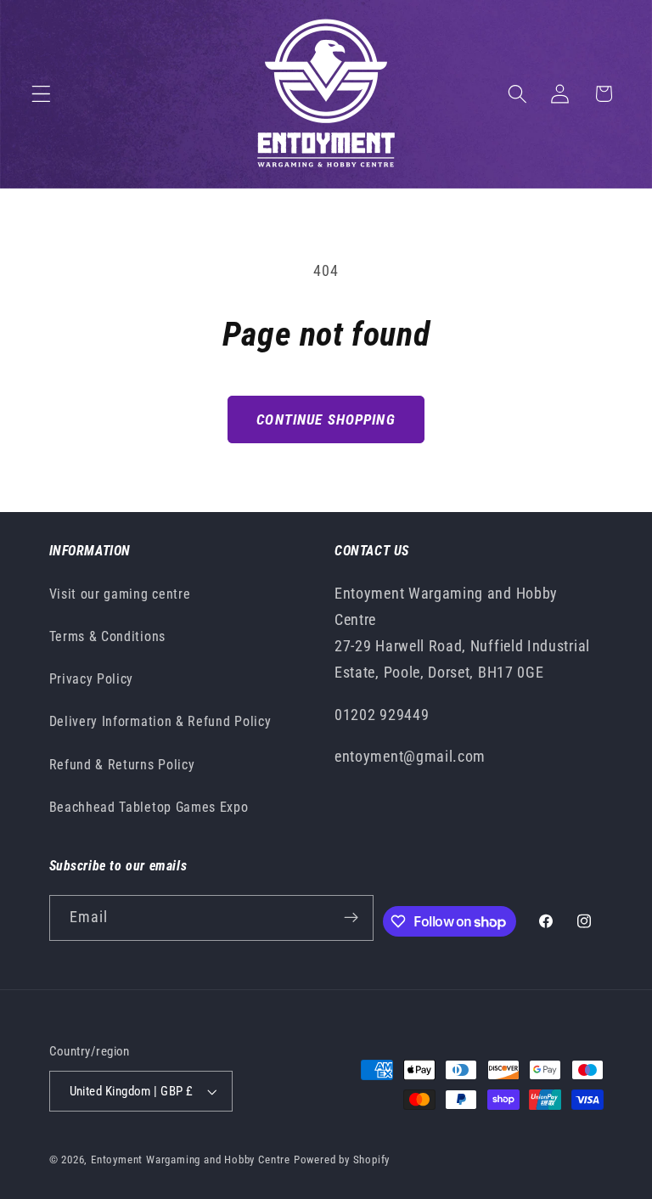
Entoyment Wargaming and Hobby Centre (190, 1159)
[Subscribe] (351, 918)
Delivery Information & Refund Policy (160, 721)
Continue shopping (326, 419)
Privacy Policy (91, 679)
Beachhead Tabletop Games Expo (149, 807)
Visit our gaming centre (120, 594)
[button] (41, 93)
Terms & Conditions (107, 636)
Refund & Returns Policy (122, 765)
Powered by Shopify (342, 1159)
